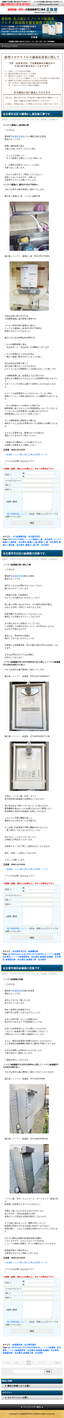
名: (23, 476)
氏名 (8, 474)
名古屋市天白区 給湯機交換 (25, 951)
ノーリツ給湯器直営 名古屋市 (25, 957)
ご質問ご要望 (11, 502)
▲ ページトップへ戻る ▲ (32, 1407)
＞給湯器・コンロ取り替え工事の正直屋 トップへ (26, 454)
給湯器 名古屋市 (51, 1350)
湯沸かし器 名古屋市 (48, 542)
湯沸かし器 (32, 542)
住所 (8, 489)
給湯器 (43, 957)
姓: (23, 473)
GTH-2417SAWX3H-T (36, 954)
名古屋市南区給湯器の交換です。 (22, 968)
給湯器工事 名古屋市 (36, 959)
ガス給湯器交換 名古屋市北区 (26, 536)
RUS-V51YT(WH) (16, 539)
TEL (8, 485)
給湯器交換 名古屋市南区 (24, 1345)
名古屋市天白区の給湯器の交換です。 (25, 553)
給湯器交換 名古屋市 (15, 959)
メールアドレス (13, 481)
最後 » (58, 1363)
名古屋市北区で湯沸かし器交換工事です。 (28, 114)
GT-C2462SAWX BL (31, 1347)
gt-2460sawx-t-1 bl (16, 954)
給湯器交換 (17, 136)
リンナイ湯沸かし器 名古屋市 (38, 539)
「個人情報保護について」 (17, 514)
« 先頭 (15, 1363)
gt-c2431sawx (14, 1347)
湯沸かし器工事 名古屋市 (37, 545)
